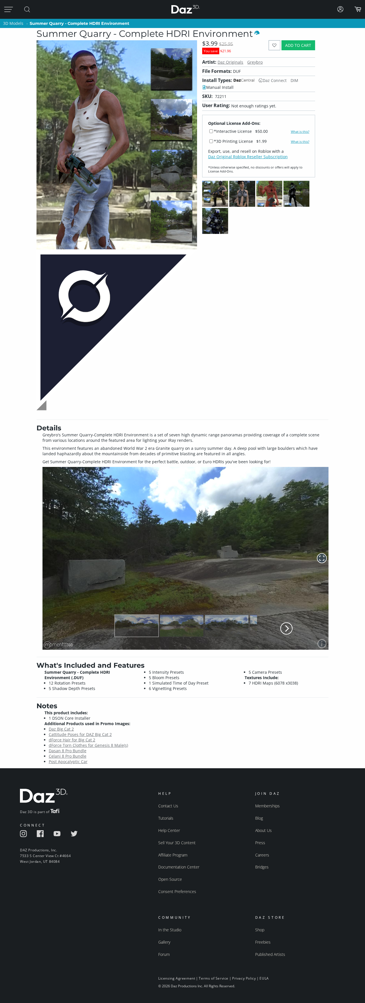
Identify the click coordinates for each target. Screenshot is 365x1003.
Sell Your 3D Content (177, 842)
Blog (259, 818)
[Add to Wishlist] (274, 45)
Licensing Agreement (176, 978)
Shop (259, 929)
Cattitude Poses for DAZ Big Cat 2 (80, 734)
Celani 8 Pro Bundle (67, 756)
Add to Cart (298, 45)
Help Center (169, 830)
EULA (264, 978)
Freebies (263, 942)
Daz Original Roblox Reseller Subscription (248, 156)
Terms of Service (213, 978)
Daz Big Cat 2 (61, 729)
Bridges (262, 867)
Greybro (255, 62)
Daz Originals (230, 62)
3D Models (13, 23)
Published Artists (270, 954)
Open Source (170, 879)
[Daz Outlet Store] (116, 409)
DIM (294, 80)
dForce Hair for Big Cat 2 (72, 740)
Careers (262, 855)
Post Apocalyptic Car (68, 761)
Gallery (164, 942)
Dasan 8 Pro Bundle (67, 750)
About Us (263, 830)
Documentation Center (178, 867)
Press (260, 842)
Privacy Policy (244, 978)
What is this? (300, 132)
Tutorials (165, 818)
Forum (164, 954)
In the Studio (169, 929)
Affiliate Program (172, 855)
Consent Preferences (177, 891)
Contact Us (168, 806)
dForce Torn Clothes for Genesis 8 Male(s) (88, 745)
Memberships (267, 806)
